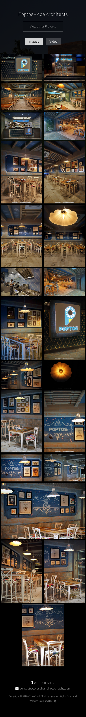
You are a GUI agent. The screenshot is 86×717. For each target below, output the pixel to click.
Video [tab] (53, 41)
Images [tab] (33, 41)
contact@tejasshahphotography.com (45, 688)
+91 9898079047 (44, 683)
